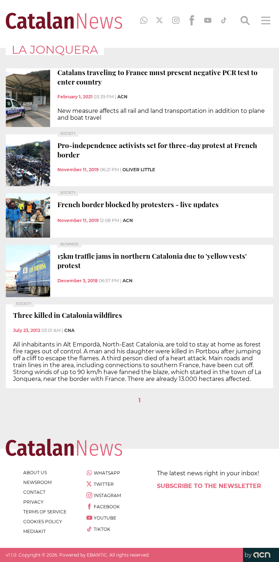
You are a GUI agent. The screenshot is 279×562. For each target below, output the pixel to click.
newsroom (37, 482)
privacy (33, 502)
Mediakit (34, 531)
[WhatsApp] (144, 20)
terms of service (44, 511)
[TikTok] (224, 20)
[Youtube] (208, 20)
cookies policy (42, 521)
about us (35, 472)
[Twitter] (160, 20)
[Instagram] (176, 20)
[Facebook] (192, 20)
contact (34, 492)
